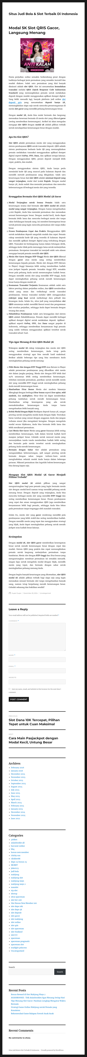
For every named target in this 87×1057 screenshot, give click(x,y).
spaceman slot (17, 944)
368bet (14, 839)
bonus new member (20, 852)
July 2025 (15, 790)
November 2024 (18, 815)
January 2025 (17, 809)
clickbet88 (15, 858)
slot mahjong (17, 919)
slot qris (14, 925)
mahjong (15, 874)
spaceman (15, 938)
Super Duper (16, 593)
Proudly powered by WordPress (52, 1050)
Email (12, 666)
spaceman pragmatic (20, 941)
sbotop (14, 893)
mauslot (14, 887)
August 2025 (16, 787)
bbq (12, 849)
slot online (16, 922)
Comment (14, 621)
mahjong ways (17, 881)
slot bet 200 (16, 900)
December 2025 (18, 774)
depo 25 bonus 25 (19, 862)
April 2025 (15, 799)
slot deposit (16, 913)
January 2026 (17, 771)
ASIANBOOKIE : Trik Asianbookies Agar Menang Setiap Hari (38, 997)
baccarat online (18, 846)
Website (12, 677)
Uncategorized (45, 593)
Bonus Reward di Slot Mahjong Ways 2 (28, 994)
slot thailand (16, 932)
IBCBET (14, 865)
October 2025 (17, 780)
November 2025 (18, 777)
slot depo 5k (16, 909)
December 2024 (18, 812)
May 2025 (15, 796)
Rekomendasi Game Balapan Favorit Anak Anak (32, 1013)
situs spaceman (18, 897)
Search (12, 967)
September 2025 (18, 783)
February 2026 (17, 767)
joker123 (15, 868)
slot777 (14, 935)
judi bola (15, 871)
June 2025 (15, 793)
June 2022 (15, 818)
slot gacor (15, 916)
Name (12, 655)
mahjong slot (17, 878)
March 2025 (16, 802)
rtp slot (14, 890)
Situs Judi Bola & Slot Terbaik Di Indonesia (43, 14)
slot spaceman (17, 928)
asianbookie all (17, 843)
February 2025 (17, 806)
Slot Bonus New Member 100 (24, 903)
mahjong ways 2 (18, 884)
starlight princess (19, 948)
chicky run (15, 855)
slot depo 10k (17, 906)
